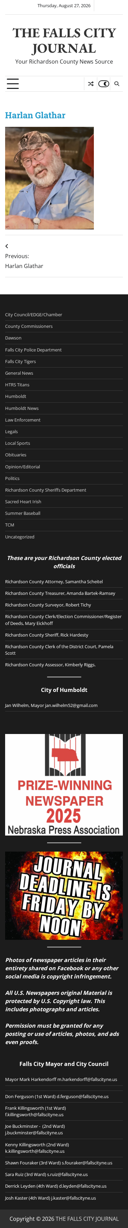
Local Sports (17, 443)
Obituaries (15, 455)
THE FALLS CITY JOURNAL (64, 40)
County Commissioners (29, 326)
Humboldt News (22, 408)
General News (19, 373)
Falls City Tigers (20, 361)
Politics (12, 478)
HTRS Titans (17, 385)
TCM (9, 525)
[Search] (116, 83)
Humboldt (15, 396)
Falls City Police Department (33, 350)
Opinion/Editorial (22, 467)
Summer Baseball (22, 513)
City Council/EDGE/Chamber (33, 314)
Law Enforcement (23, 420)
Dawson (13, 338)
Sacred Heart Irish (23, 501)
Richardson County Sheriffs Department (45, 490)
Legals (11, 431)
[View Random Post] (90, 83)
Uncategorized (19, 537)
